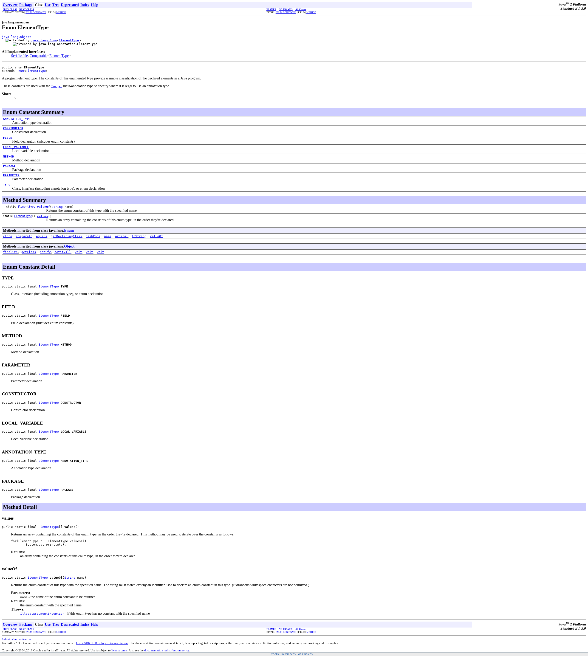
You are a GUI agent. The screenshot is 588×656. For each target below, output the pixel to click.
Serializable (19, 56)
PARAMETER (11, 175)
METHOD (61, 12)
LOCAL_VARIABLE (16, 147)
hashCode (93, 236)
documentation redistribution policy (166, 650)
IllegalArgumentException (42, 613)
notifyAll (62, 252)
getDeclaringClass (66, 236)
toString (139, 236)
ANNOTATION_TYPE (17, 119)
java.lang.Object (16, 37)
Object (69, 246)
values (42, 216)
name (107, 236)
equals (41, 236)
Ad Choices (305, 654)
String (57, 206)
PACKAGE (9, 166)
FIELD (7, 137)
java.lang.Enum (44, 40)
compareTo (24, 236)
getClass (28, 252)
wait (78, 252)
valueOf (43, 206)
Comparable (38, 56)
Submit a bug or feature (16, 639)
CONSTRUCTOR (13, 128)
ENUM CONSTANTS (35, 12)
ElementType (69, 40)
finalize (10, 252)
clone (7, 236)
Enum (20, 71)
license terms (119, 650)
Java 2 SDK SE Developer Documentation (102, 643)
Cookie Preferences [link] (283, 654)
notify (45, 252)
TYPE (6, 184)
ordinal (121, 236)
